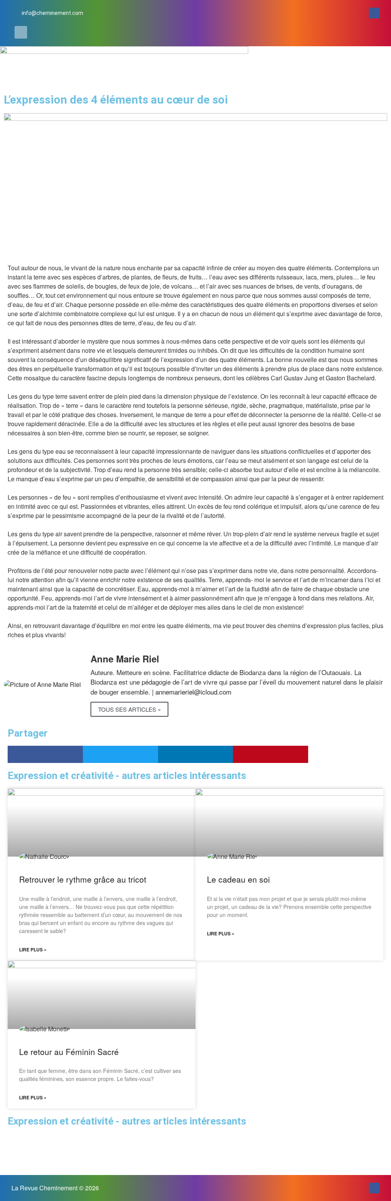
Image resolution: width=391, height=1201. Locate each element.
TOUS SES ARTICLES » (129, 709)
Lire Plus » (33, 949)
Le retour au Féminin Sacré (69, 1051)
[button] (21, 32)
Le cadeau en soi (238, 879)
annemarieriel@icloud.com (193, 691)
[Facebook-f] (374, 13)
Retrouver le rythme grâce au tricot (82, 879)
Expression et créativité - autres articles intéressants (127, 1121)
